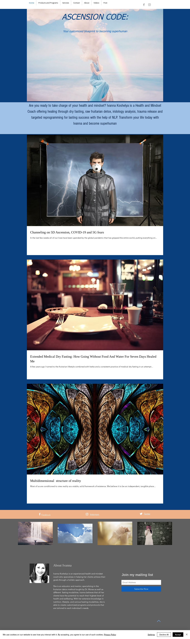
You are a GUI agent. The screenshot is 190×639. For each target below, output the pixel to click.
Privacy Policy (110, 634)
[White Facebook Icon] (39, 514)
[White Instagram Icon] (87, 514)
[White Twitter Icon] (141, 513)
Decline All (164, 634)
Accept (178, 634)
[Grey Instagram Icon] (149, 4)
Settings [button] (151, 634)
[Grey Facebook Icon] (144, 4)
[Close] (186, 634)
